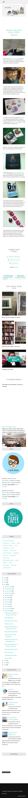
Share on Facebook (14, 256)
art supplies (5, 550)
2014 (5, 662)
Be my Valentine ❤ (9, 617)
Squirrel (11, 545)
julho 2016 (7, 597)
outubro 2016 (8, 591)
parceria (17, 560)
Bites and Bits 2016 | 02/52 (11, 631)
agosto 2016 (8, 595)
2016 (5, 584)
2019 (5, 577)
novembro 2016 (8, 588)
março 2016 (7, 606)
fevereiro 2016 (8, 608)
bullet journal (13, 550)
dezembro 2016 (8, 586)
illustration (5, 555)
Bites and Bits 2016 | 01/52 (11, 649)
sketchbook (13, 565)
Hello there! (11, 689)
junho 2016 (7, 599)
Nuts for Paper (15, 122)
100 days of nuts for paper (8, 540)
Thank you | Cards (9, 623)
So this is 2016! (8, 658)
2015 (5, 660)
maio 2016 (7, 602)
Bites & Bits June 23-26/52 (11, 317)
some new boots (13, 58)
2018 (5, 580)
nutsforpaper (13, 555)
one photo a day (6, 557)
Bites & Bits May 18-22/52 (11, 346)
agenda (12, 548)
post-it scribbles (6, 565)
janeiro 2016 (8, 610)
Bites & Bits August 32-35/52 (9, 426)
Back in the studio (9, 652)
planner (10, 562)
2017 (5, 582)
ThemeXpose (15, 791)
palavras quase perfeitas (8, 560)
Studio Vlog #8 (7, 369)
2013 (5, 664)
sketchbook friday (7, 567)
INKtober (13, 543)
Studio (16, 545)
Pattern (18, 543)
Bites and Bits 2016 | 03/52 (11, 620)
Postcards (5, 545)
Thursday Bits (6, 548)
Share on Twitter (15, 259)
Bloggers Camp (6, 543)
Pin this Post (14, 263)
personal (16, 267)
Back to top (21, 796)
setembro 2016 (8, 593)
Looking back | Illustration (11, 655)
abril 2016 (7, 604)
